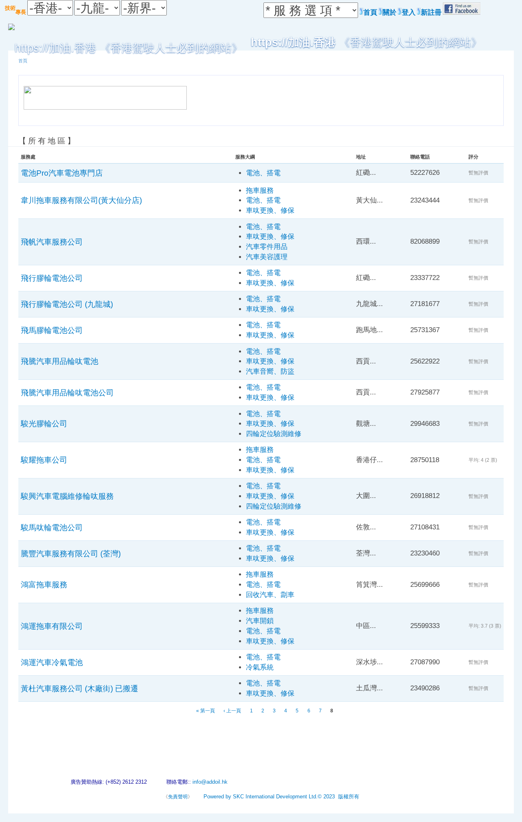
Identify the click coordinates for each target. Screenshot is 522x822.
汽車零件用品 (267, 247)
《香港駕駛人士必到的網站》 (366, 42)
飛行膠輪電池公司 (52, 277)
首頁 (22, 60)
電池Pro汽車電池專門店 (62, 172)
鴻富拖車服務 (44, 584)
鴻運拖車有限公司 (52, 625)
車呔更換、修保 (270, 210)
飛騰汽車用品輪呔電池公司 (67, 392)
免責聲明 (178, 797)
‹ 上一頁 (232, 711)
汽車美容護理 (267, 257)
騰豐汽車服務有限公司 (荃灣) (71, 553)
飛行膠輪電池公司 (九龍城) (67, 304)
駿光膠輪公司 (44, 423)
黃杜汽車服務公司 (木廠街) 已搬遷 (79, 688)
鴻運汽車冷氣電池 (52, 662)
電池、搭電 (263, 173)
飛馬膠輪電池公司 (52, 330)
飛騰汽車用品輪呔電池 (59, 361)
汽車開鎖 (260, 621)
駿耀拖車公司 (44, 459)
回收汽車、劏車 (270, 595)
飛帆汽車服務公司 (52, 241)
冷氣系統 (260, 667)
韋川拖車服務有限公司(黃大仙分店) (81, 200)
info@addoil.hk (210, 782)
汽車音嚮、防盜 (270, 371)
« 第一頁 (205, 711)
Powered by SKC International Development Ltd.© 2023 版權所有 (281, 796)
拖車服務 (260, 190)
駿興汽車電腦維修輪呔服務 (67, 495)
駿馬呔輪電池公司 (52, 527)
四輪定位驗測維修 (273, 434)
